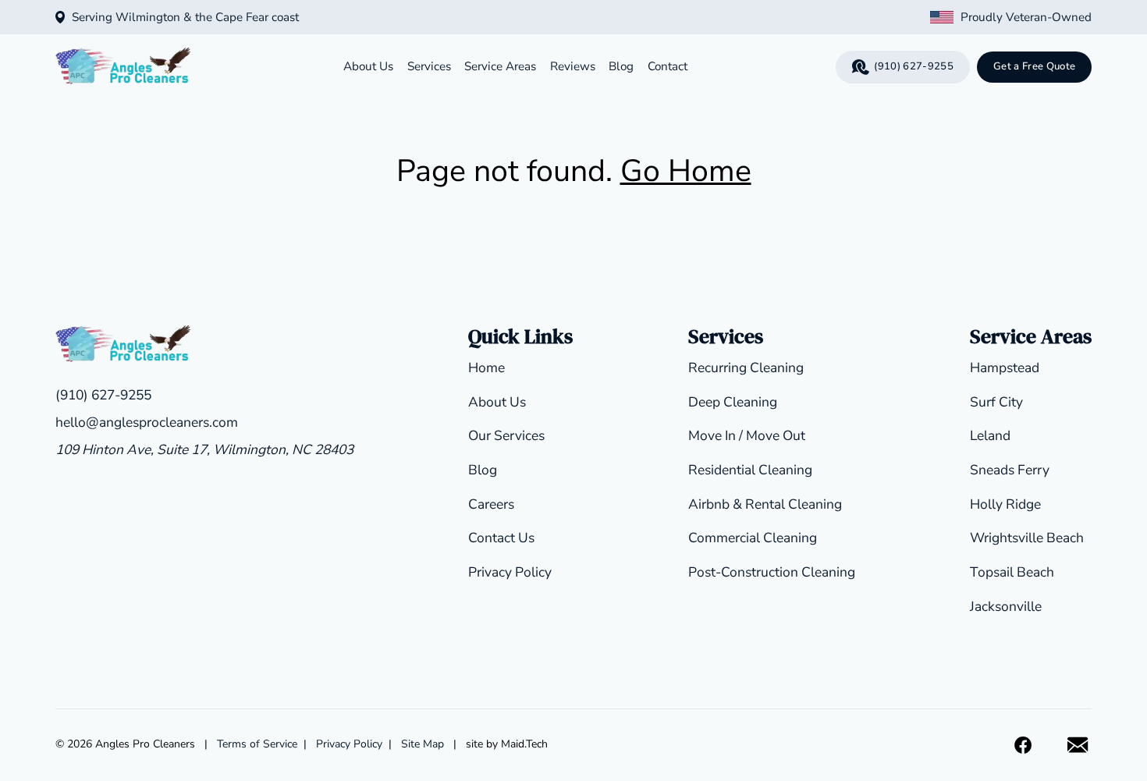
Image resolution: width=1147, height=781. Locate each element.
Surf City (996, 401)
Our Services (506, 435)
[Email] (1078, 745)
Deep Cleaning (732, 401)
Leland (990, 435)
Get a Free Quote (1034, 66)
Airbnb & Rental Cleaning (765, 504)
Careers (491, 504)
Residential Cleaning (750, 469)
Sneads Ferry (1009, 469)
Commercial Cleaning (752, 537)
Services (429, 66)
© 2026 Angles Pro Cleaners (125, 744)
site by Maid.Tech (507, 744)
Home (486, 367)
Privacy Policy (510, 572)
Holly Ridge (1005, 504)
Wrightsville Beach (1027, 537)
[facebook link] (1023, 745)
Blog (621, 66)
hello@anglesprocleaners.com (146, 422)
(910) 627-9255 (913, 66)
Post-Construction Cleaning (771, 572)
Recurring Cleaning (746, 367)
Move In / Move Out (746, 435)
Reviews (572, 66)
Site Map (422, 744)
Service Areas (500, 66)
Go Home (685, 171)
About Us (368, 66)
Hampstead (1004, 367)
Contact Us (501, 537)
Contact (667, 66)
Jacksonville (1006, 606)
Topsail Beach (1012, 572)
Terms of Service (257, 744)
